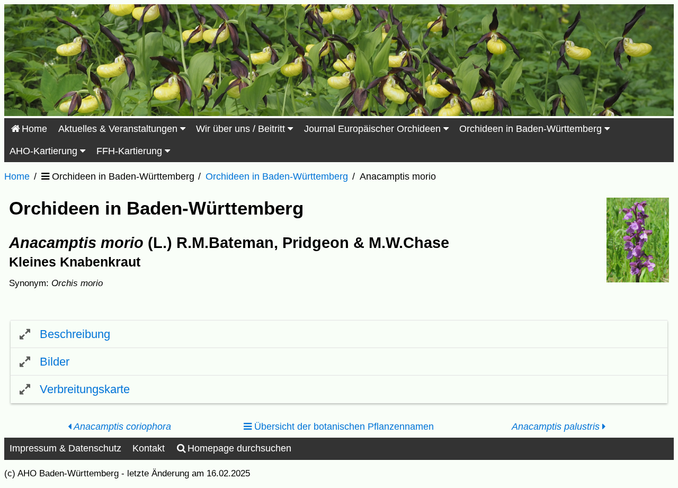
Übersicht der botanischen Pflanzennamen (343, 426)
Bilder (54, 361)
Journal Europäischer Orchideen (373, 128)
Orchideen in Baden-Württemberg (531, 128)
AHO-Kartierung (45, 151)
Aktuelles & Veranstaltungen (119, 128)
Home (34, 128)
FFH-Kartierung (130, 151)
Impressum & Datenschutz (65, 448)
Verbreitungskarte (85, 389)
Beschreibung (75, 334)
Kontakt (148, 448)
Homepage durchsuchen (239, 448)
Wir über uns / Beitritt (242, 128)
